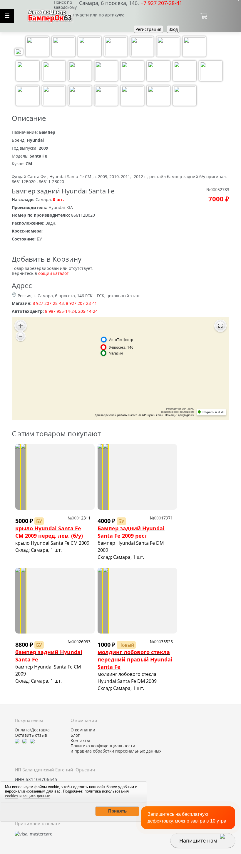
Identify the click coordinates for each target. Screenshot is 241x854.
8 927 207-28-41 (81, 303)
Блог (75, 735)
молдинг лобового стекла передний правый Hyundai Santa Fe (135, 659)
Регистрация (148, 29)
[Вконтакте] (24, 740)
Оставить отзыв (31, 735)
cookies (11, 796)
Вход (173, 29)
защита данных (36, 796)
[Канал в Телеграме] (17, 740)
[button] (117, 811)
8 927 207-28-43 (48, 303)
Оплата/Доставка (32, 730)
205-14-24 (88, 311)
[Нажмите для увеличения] (19, 52)
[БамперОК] (50, 15)
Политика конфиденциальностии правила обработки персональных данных (116, 748)
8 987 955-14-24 (60, 311)
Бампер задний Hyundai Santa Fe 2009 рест (131, 532)
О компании (83, 730)
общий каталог (53, 273)
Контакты (80, 740)
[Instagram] (32, 740)
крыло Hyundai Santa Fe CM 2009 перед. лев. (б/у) (49, 532)
